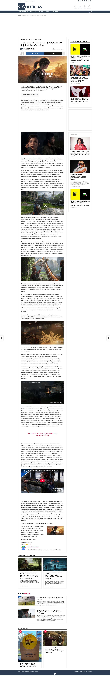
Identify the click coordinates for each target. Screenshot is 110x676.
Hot (20, 631)
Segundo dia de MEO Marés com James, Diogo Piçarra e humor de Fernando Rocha (79, 79)
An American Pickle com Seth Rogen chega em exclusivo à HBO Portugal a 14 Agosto (54, 650)
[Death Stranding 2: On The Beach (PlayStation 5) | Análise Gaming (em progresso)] (26, 613)
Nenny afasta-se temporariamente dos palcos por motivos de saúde (78, 177)
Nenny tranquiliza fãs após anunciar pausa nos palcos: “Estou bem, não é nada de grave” (79, 154)
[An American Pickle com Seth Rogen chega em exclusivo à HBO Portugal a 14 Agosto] (55, 638)
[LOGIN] (91, 12)
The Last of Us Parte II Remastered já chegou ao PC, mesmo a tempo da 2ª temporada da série (29, 576)
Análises (60, 572)
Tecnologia (33, 11)
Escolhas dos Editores (30, 572)
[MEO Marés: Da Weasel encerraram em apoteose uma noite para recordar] (80, 91)
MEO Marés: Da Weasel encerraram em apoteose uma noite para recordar (79, 99)
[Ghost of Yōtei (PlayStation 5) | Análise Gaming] (26, 600)
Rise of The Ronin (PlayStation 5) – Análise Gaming (53, 576)
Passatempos (55, 11)
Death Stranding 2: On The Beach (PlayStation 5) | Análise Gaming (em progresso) (49, 612)
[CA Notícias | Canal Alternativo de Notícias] (55, 674)
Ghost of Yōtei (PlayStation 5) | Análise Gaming (50, 598)
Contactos (90, 671)
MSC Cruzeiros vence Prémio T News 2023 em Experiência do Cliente (28, 665)
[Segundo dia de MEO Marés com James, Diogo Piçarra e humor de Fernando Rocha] (80, 70)
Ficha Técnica (76, 671)
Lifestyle (47, 11)
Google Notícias (33, 547)
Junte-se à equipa (83, 671)
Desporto (40, 11)
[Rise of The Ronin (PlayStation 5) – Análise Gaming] (55, 564)
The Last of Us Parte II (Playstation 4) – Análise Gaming (42, 434)
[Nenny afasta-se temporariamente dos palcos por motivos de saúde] (80, 166)
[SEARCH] (89, 12)
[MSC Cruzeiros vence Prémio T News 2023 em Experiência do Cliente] (30, 646)
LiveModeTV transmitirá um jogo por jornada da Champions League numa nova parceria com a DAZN (80, 58)
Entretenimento (23, 11)
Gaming (22, 572)
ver (36, 94)
